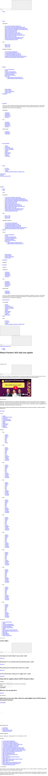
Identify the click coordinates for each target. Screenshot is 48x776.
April (6, 438)
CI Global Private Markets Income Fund (13, 55)
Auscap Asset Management (10, 71)
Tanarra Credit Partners (9, 91)
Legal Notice (5, 727)
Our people (7, 169)
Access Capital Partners (9, 69)
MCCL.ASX (7, 44)
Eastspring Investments (9, 73)
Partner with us (8, 92)
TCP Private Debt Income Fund (11, 39)
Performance (7, 115)
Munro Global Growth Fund (10, 36)
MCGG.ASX (7, 45)
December (7, 460)
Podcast (4, 421)
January (6, 434)
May (6, 439)
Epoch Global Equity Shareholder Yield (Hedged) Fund (16, 28)
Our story (7, 168)
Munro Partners (8, 89)
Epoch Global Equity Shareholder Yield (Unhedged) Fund (16, 29)
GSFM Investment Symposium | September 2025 (14, 171)
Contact (4, 173)
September (7, 456)
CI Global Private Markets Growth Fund (13, 53)
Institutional (4, 93)
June (6, 440)
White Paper (4, 427)
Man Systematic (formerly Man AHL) (15, 77)
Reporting (7, 117)
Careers (6, 170)
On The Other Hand (9, 148)
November (7, 458)
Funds (3, 21)
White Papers (7, 156)
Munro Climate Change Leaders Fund (12, 32)
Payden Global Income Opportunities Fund (13, 38)
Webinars (7, 154)
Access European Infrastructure (11, 51)
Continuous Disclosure (7, 731)
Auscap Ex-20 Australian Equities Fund (13, 26)
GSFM (3, 628)
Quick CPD (7, 153)
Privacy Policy (5, 728)
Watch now (2, 658)
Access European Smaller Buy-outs (12, 52)
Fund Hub (4, 103)
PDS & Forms (8, 116)
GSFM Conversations (9, 149)
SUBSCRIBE (2, 687)
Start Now (2, 693)
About (3, 165)
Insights (6, 145)
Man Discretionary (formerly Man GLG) (16, 78)
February (7, 435)
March (6, 437)
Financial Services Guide (7, 730)
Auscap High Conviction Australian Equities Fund (15, 27)
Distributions (7, 113)
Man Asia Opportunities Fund (11, 31)
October (6, 457)
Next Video (2, 410)
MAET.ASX (7, 46)
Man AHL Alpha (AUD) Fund (11, 30)
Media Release (8, 152)
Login (1, 173)
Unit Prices (7, 112)
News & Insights (5, 143)
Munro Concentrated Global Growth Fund (13, 33)
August (6, 442)
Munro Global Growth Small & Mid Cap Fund (14, 37)
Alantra (6, 70)
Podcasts (6, 150)
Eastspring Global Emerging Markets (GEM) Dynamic (16, 56)
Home (3, 11)
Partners (4, 66)
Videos (6, 151)
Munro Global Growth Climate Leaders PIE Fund (15, 35)
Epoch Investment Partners (10, 75)
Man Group (7, 76)
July (6, 441)
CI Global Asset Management (11, 72)
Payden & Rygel (8, 90)
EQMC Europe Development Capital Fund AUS (14, 57)
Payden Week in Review (7, 417)
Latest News (7, 147)
